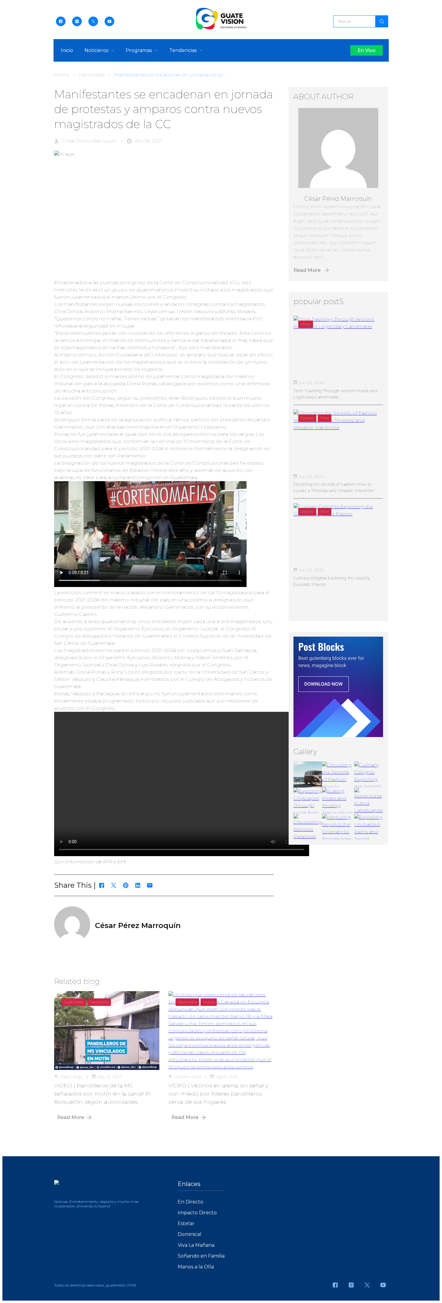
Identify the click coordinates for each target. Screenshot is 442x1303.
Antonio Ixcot (188, 1076)
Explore (307, 418)
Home (61, 75)
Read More (70, 1117)
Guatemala (74, 1002)
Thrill (324, 418)
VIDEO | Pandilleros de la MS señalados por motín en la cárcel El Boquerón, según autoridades (102, 1093)
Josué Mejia (72, 1076)
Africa (306, 324)
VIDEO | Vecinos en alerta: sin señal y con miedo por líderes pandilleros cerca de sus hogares (218, 1093)
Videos (208, 1002)
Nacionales (92, 75)
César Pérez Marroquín (89, 141)
